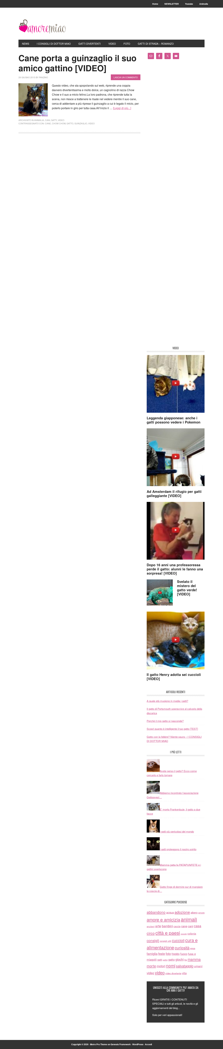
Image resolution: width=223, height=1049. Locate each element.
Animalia (39, 120)
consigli (153, 940)
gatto (70, 123)
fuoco (183, 954)
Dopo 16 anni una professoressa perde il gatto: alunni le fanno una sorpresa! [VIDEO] (175, 569)
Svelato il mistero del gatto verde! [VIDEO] (187, 587)
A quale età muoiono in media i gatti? (167, 701)
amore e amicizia (163, 919)
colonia (191, 933)
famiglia (152, 953)
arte (158, 925)
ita (185, 959)
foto (168, 953)
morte (151, 965)
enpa (192, 948)
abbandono (156, 912)
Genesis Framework (121, 1044)
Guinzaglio (80, 123)
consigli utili (165, 941)
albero (194, 912)
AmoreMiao (42, 26)
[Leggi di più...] (122, 108)
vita (184, 973)
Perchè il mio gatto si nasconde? (165, 721)
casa (197, 925)
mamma (194, 959)
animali (189, 919)
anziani (151, 926)
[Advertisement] (176, 204)
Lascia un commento (126, 77)
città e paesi (167, 932)
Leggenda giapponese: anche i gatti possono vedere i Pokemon (173, 420)
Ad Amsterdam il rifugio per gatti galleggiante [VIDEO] (174, 493)
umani (198, 966)
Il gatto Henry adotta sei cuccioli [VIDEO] (174, 676)
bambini (167, 926)
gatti (54, 120)
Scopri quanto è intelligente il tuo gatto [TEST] (172, 729)
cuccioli (178, 940)
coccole (184, 934)
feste (161, 953)
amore (201, 912)
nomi (170, 965)
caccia (177, 926)
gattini (165, 960)
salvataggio (184, 965)
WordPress (137, 1044)
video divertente (173, 973)
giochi (179, 959)
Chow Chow (59, 123)
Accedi (148, 1044)
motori (161, 966)
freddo (176, 954)
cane (48, 123)
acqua (170, 912)
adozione (182, 912)
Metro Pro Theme (98, 1044)
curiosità (182, 947)
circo (151, 933)
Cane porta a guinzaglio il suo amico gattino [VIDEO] (77, 63)
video (61, 120)
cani (47, 120)
